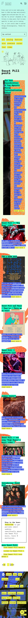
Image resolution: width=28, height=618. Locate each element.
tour (4, 47)
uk (6, 586)
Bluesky (5, 603)
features (18, 40)
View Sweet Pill (14, 547)
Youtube (13, 603)
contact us (14, 586)
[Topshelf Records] (3, 575)
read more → (19, 211)
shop (15, 574)
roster (19, 43)
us (3, 586)
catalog (9, 40)
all (3, 40)
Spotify (20, 593)
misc (4, 43)
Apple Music (6, 598)
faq (21, 586)
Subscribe (9, 525)
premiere (11, 43)
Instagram (12, 593)
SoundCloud (21, 603)
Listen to (14, 551)
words (8, 4)
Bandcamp (16, 598)
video (9, 47)
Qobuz (4, 593)
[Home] (3, 4)
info (17, 579)
